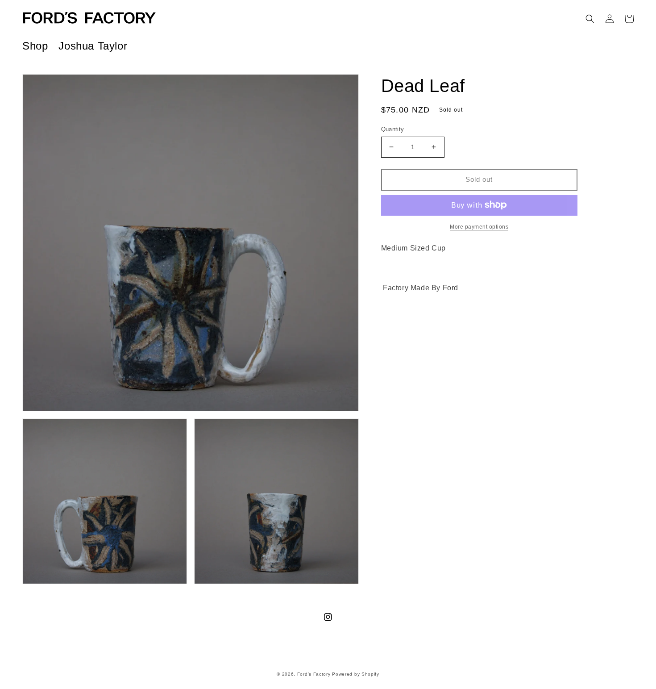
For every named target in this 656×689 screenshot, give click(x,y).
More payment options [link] (479, 226)
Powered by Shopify (355, 674)
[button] (590, 19)
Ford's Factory (314, 674)
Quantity (392, 129)
